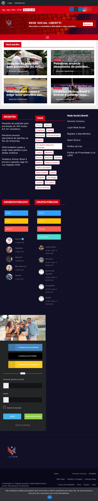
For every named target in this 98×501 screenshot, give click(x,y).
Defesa (50, 130)
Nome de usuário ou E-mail (13, 379)
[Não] (95, 494)
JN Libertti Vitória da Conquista (45, 146)
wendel (18, 275)
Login (94, 485)
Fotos (79, 485)
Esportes (10, 88)
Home (56, 474)
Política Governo (52, 162)
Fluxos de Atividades (66, 485)
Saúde (9, 60)
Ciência (48, 125)
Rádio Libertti (41, 172)
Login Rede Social (76, 127)
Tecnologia (51, 177)
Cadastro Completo (74, 479)
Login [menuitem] (10, 3)
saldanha (19, 248)
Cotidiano (40, 130)
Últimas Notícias (43, 187)
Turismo (39, 182)
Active (8, 221)
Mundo (39, 157)
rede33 (18, 239)
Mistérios (49, 152)
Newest (9, 213)
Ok (49, 497)
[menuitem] (3, 3)
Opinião (58, 157)
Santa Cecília (51, 247)
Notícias (48, 157)
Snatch (48, 297)
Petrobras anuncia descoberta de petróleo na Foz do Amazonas (70, 67)
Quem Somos (73, 140)
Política (39, 162)
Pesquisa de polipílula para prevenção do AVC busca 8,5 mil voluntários (24, 67)
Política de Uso (74, 146)
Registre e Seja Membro (79, 133)
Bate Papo (61, 479)
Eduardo (18, 257)
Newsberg (12, 486)
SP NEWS (40, 177)
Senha (5, 393)
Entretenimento (53, 135)
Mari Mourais (20, 266)
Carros (39, 125)
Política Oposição (43, 167)
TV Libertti (50, 182)
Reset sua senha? (22, 425)
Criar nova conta (33, 416)
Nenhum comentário (18, 71)
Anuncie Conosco (76, 121)
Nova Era (49, 259)
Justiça (39, 152)
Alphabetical (44, 237)
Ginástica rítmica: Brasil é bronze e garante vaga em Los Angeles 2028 (71, 95)
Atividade (92, 474)
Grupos (86, 485)
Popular (9, 229)
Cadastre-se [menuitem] (19, 3)
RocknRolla (50, 285)
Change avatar (90, 479)
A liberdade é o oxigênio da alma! (15, 483)
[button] (89, 37)
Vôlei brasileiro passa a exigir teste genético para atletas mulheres (24, 95)
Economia (57, 60)
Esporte (39, 140)
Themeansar (24, 486)
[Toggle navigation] (47, 37)
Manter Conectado (14, 408)
